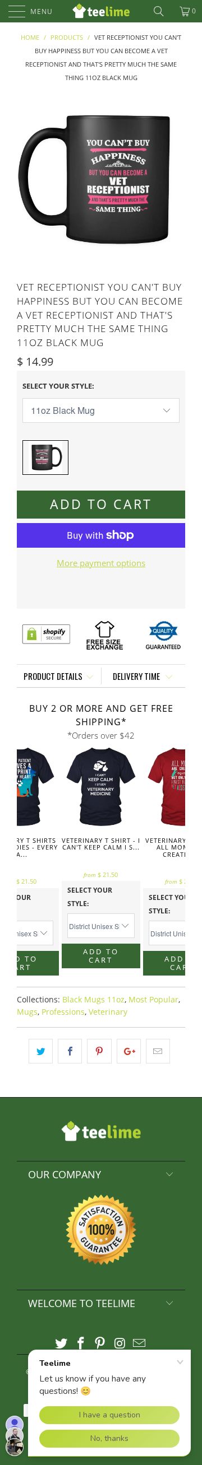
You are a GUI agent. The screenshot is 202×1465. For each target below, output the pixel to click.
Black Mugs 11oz (93, 1000)
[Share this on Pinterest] (99, 1051)
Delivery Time (137, 676)
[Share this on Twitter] (41, 1051)
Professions (63, 1012)
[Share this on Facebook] (70, 1051)
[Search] (163, 11)
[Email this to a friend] (158, 1051)
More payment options (101, 562)
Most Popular (153, 1000)
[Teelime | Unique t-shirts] (101, 11)
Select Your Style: (58, 386)
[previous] (27, 180)
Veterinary (108, 1012)
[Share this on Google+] (129, 1051)
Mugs (27, 1012)
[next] (174, 180)
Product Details (53, 676)
